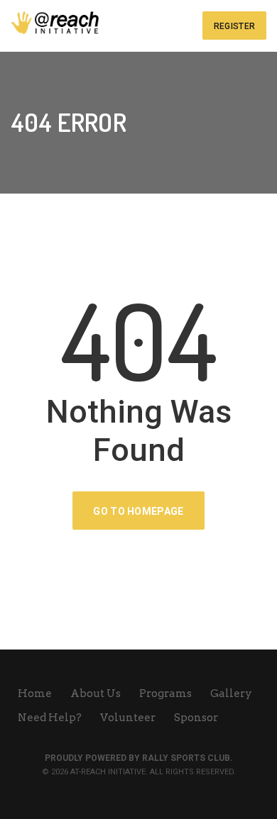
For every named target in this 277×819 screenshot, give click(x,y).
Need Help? (51, 717)
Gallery (232, 693)
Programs (166, 693)
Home (36, 693)
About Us (96, 693)
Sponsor (196, 717)
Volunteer (129, 717)
